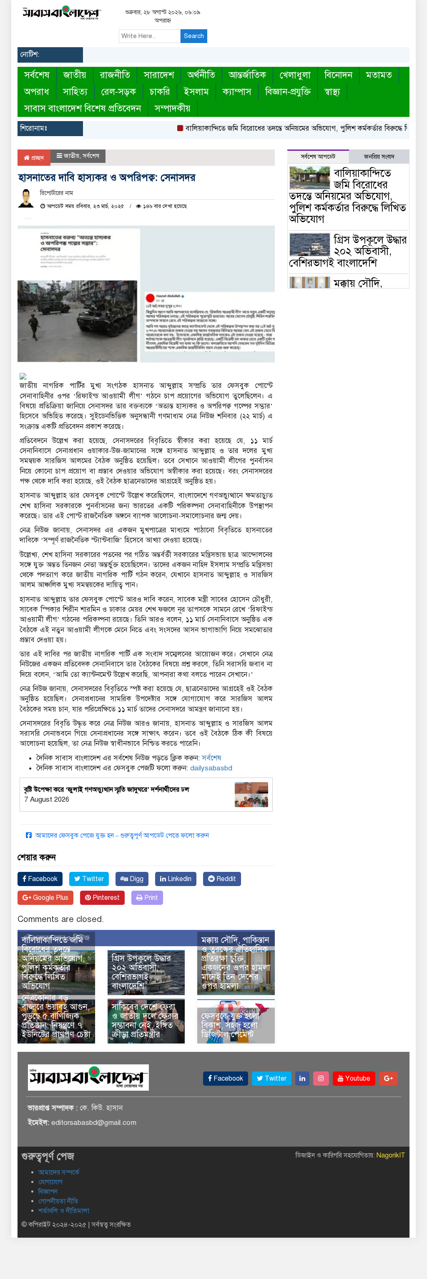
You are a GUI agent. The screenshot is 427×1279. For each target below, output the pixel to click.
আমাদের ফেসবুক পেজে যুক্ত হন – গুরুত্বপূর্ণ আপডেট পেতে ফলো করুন (121, 835)
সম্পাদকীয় (173, 108)
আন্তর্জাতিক (247, 75)
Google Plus (49, 898)
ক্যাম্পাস (237, 91)
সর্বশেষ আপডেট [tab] (318, 156)
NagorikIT (391, 1155)
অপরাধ (36, 91)
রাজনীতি (115, 75)
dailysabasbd (211, 768)
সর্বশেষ (37, 75)
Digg (135, 879)
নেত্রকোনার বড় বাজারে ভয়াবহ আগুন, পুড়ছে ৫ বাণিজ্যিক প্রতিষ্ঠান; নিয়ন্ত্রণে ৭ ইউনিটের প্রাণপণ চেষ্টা (56, 1016)
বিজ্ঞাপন (48, 1192)
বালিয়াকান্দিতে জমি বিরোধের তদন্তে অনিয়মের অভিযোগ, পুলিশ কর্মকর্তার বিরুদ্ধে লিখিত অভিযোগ (53, 963)
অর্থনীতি (201, 75)
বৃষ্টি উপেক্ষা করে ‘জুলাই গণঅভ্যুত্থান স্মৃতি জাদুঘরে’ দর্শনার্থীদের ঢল (106, 789)
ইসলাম (196, 91)
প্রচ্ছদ (37, 158)
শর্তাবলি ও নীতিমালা (63, 1211)
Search (194, 36)
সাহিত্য (75, 91)
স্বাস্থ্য (332, 91)
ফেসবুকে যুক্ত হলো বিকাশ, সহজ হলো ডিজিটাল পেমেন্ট (230, 1025)
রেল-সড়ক (118, 91)
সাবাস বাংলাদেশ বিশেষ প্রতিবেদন (82, 108)
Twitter (92, 879)
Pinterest (105, 898)
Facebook (42, 879)
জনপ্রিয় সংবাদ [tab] (379, 156)
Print (150, 898)
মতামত (379, 75)
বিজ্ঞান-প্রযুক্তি (288, 91)
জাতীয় (74, 75)
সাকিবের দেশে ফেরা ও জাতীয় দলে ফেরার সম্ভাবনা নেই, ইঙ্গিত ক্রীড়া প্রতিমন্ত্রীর (145, 1021)
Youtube (357, 1078)
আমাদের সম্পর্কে (58, 1172)
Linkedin (178, 879)
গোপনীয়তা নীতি (58, 1201)
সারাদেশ (159, 75)
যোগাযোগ (50, 1182)
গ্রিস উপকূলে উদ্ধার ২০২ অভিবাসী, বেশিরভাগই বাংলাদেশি (141, 972)
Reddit (225, 879)
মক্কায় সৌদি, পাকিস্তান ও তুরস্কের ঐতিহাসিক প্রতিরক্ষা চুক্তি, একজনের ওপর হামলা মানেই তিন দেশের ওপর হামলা (235, 963)
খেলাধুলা (295, 75)
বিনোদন (338, 75)
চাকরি (160, 91)
